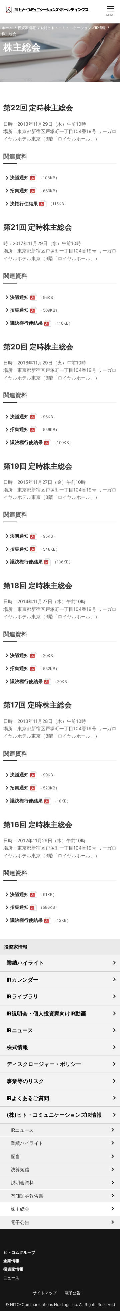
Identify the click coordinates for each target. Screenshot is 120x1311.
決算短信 (20, 1169)
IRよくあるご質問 (28, 1098)
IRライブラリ (22, 996)
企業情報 (11, 1260)
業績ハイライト (25, 962)
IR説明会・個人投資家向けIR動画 (46, 1013)
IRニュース (20, 1030)
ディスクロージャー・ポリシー (44, 1064)
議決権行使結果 (26, 323)
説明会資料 (22, 1182)
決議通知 (19, 177)
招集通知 (19, 190)
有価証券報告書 (27, 1196)
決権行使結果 (24, 203)
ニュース (11, 1277)
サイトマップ (45, 1292)
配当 (15, 1156)
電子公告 (20, 1222)
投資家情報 (27, 27)
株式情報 (17, 1047)
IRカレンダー (22, 979)
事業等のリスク (25, 1081)
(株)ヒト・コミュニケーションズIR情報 (73, 27)
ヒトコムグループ (19, 1252)
